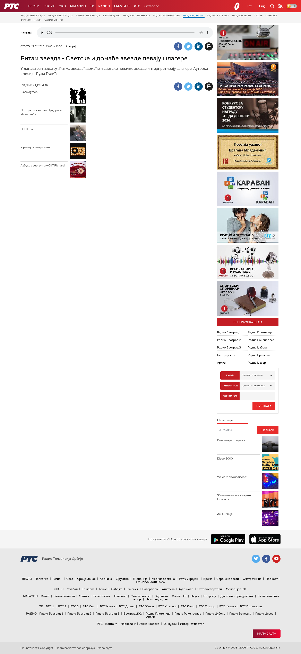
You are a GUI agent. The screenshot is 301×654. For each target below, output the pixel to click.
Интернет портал (192, 624)
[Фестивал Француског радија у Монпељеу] (247, 79)
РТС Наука (107, 606)
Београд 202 (111, 15)
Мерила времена (163, 579)
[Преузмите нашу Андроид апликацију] (228, 539)
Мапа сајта (266, 633)
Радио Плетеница (136, 15)
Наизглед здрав (157, 599)
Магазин (78, 6)
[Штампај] (209, 46)
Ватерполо (150, 589)
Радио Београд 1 (33, 15)
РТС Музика (227, 606)
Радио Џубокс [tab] (35, 84)
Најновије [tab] (225, 420)
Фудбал (72, 589)
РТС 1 (50, 606)
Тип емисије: (230, 385)
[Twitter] (188, 46)
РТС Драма (127, 606)
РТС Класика (167, 606)
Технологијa (101, 596)
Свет (69, 579)
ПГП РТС (26, 128)
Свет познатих (141, 596)
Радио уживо (53, 20)
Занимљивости (64, 596)
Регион (57, 579)
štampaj (71, 46)
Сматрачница (252, 579)
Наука (195, 596)
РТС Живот (146, 606)
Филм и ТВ (179, 596)
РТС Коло (187, 606)
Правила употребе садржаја (75, 648)
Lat (249, 6)
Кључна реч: (230, 395)
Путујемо (120, 596)
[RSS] (280, 6)
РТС (137, 6)
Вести (33, 6)
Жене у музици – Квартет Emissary (234, 497)
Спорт (49, 6)
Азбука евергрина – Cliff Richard (42, 165)
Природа (209, 596)
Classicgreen (28, 92)
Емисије (122, 6)
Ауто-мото (186, 589)
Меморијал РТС (236, 589)
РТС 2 (62, 606)
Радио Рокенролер (166, 15)
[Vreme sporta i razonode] (247, 262)
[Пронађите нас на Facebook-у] (266, 559)
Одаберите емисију (254, 385)
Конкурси (170, 624)
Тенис (103, 589)
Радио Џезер (241, 15)
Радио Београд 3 (88, 15)
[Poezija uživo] (247, 152)
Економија (140, 579)
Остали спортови (209, 589)
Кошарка (88, 589)
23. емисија (225, 514)
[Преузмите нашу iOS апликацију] (265, 539)
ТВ (92, 6)
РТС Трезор (206, 606)
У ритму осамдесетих (35, 147)
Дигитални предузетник (236, 596)
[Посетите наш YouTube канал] (276, 559)
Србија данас (86, 579)
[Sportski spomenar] (247, 298)
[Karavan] (247, 189)
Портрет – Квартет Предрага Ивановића (41, 112)
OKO (62, 6)
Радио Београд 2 (60, 15)
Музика (84, 596)
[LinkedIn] (199, 46)
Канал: (230, 375)
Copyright (46, 648)
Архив (258, 15)
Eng (262, 6)
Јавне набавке (149, 624)
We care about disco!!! (232, 477)
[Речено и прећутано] (247, 225)
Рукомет (132, 589)
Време (207, 579)
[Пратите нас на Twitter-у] (256, 559)
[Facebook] (178, 46)
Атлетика (168, 589)
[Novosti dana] (247, 42)
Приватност (28, 648)
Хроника (106, 579)
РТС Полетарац (251, 606)
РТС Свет (89, 606)
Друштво (122, 579)
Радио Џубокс (193, 15)
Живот (45, 596)
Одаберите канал (252, 375)
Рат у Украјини (189, 579)
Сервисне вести (227, 579)
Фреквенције (31, 20)
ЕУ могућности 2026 (150, 582)
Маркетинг (128, 624)
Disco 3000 (225, 458)
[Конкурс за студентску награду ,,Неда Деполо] (247, 115)
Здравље (161, 596)
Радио (104, 6)
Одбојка (116, 589)
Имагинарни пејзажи (231, 440)
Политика (41, 579)
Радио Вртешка (218, 15)
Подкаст (272, 579)
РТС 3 (74, 606)
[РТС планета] (237, 6)
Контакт (271, 15)
